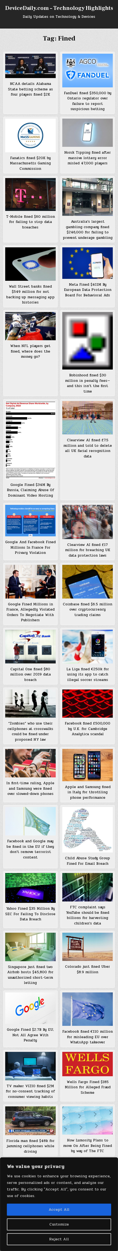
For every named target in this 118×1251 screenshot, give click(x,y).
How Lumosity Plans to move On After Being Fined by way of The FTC (87, 1146)
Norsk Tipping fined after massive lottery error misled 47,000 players (87, 158)
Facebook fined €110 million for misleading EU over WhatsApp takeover (87, 1037)
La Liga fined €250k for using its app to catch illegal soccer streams (87, 674)
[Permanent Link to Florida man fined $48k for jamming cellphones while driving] (30, 1120)
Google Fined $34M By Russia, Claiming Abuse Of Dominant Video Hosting (30, 490)
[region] (59, 1204)
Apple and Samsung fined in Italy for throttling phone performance (88, 792)
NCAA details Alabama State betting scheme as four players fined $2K (30, 89)
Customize (59, 1224)
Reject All (59, 1239)
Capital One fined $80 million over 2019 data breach (30, 674)
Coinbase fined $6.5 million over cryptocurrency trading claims (87, 610)
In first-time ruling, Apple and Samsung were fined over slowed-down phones (30, 788)
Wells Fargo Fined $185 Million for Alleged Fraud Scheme (88, 1087)
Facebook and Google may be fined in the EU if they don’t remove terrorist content (30, 849)
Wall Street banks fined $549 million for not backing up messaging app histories (30, 294)
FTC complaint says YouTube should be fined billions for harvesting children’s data (87, 915)
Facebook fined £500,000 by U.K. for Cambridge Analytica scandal (87, 729)
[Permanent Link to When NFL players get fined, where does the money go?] (30, 326)
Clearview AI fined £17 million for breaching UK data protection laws (87, 550)
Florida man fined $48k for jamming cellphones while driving (30, 1146)
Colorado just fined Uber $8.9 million (87, 969)
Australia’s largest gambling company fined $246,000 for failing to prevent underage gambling (88, 230)
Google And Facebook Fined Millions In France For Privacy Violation (30, 547)
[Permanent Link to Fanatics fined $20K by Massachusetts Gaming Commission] (30, 135)
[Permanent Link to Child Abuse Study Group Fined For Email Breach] (87, 829)
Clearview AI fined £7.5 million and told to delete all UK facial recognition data (87, 448)
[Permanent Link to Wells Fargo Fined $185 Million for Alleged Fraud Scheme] (87, 1064)
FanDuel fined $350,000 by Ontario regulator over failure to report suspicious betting (87, 101)
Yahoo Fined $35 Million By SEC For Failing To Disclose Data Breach (30, 914)
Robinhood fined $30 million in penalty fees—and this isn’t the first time (87, 383)
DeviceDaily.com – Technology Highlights (59, 8)
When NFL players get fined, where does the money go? (30, 351)
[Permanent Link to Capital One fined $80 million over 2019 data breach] (30, 646)
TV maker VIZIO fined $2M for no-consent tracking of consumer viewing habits (30, 1091)
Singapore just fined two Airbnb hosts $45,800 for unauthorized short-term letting (30, 975)
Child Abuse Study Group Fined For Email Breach (87, 860)
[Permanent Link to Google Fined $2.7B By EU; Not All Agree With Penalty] (30, 1008)
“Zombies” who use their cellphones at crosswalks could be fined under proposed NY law (30, 731)
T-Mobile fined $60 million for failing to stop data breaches (30, 222)
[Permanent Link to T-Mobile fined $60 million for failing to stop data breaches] (30, 194)
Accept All (59, 1209)
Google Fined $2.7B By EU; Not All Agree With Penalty (30, 1035)
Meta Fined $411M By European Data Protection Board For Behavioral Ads (87, 290)
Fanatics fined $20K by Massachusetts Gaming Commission (30, 163)
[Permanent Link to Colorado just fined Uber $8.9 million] (87, 947)
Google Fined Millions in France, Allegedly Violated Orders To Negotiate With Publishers (30, 612)
